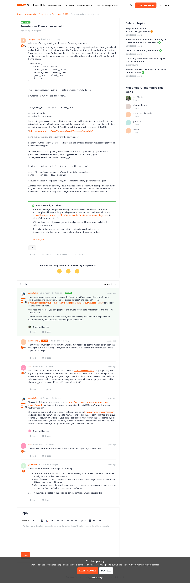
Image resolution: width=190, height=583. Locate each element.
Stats (32, 247)
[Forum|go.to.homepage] (31, 5)
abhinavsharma (140, 105)
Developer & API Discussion (61, 5)
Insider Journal (132, 65)
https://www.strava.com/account (99, 412)
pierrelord (137, 121)
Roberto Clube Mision (143, 113)
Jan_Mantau (138, 97)
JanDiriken (32, 464)
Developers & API (60, 14)
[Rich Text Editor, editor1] (68, 537)
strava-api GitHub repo (84, 370)
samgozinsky (34, 39)
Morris (136, 129)
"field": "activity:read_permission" (142, 50)
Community (30, 14)
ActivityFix (33, 293)
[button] (145, 5)
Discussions (44, 14)
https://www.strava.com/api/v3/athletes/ (60, 131)
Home (20, 14)
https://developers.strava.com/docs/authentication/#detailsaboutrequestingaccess (70, 215)
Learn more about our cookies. (145, 564)
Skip (30, 366)
